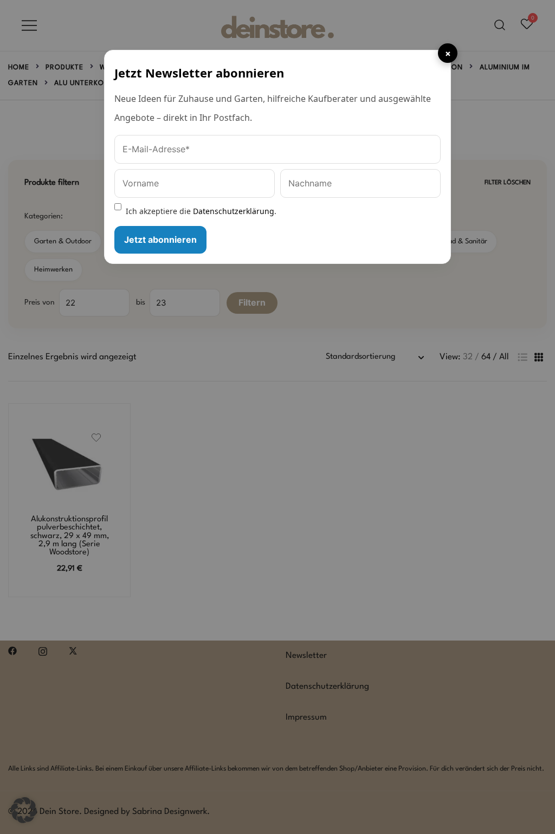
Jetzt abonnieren (160, 239)
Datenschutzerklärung (233, 211)
